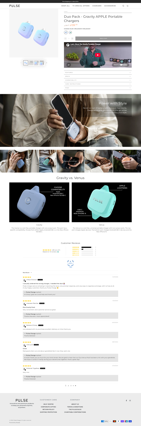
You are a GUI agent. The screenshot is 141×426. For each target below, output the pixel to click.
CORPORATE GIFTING (48, 407)
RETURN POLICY (48, 409)
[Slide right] (46, 63)
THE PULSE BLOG (75, 409)
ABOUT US (75, 404)
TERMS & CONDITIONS (75, 407)
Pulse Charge (17, 420)
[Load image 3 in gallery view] (31, 62)
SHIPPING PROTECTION (48, 412)
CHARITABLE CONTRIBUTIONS (75, 412)
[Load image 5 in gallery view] (36, 62)
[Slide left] (21, 63)
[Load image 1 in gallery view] (25, 62)
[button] (123, 6)
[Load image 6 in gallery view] (41, 62)
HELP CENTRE (48, 404)
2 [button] (68, 385)
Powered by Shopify (14, 422)
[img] (27, 277)
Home (65, 11)
